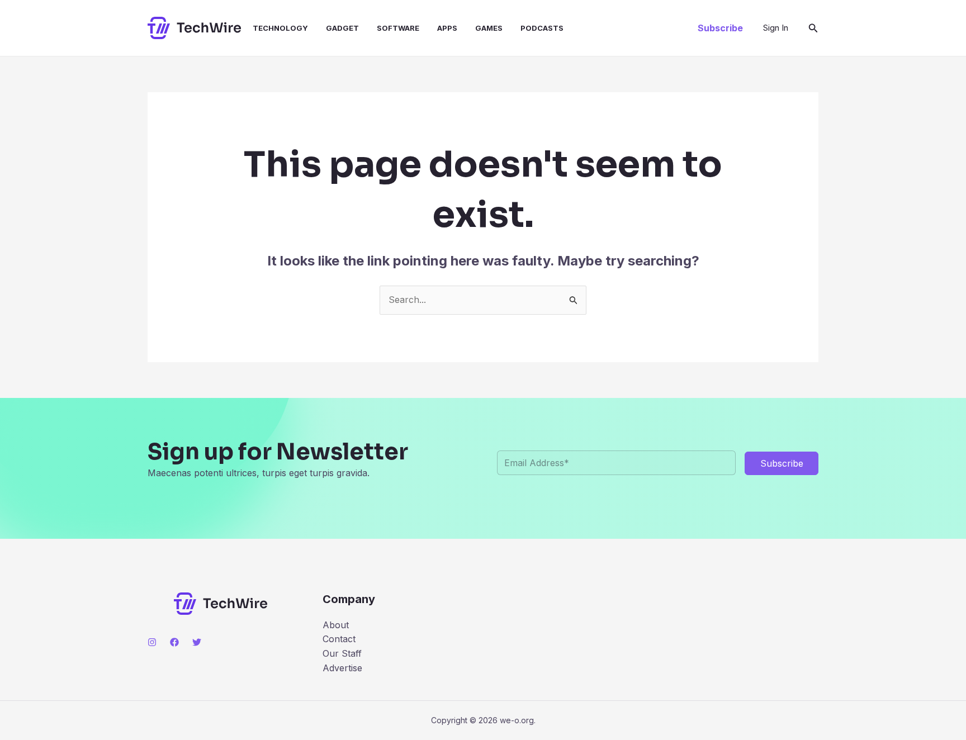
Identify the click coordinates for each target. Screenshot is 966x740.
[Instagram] (152, 642)
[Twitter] (196, 642)
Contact (339, 638)
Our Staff (342, 653)
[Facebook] (174, 642)
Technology (280, 27)
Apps (447, 27)
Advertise (342, 667)
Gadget (342, 27)
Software (398, 27)
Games (489, 27)
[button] (720, 27)
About (336, 624)
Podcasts (542, 27)
